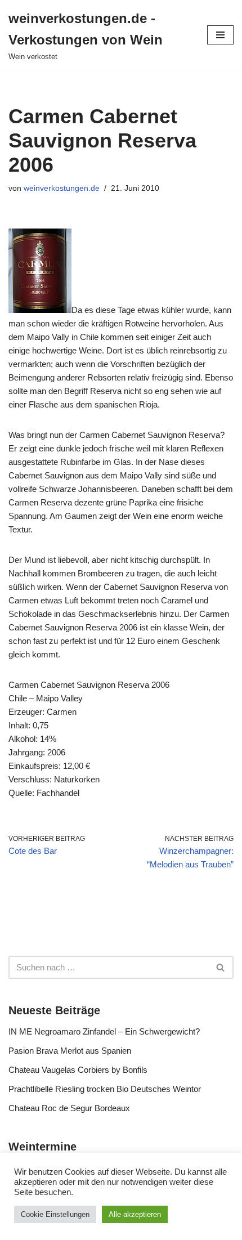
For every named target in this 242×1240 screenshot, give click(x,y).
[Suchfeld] (221, 967)
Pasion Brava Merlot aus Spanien (69, 1050)
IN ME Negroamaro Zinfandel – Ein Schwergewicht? (104, 1031)
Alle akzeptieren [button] (135, 1214)
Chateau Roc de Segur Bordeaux (69, 1108)
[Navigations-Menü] (220, 34)
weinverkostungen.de (62, 188)
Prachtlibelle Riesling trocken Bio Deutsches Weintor (104, 1089)
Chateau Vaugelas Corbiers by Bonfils (77, 1070)
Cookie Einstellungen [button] (55, 1214)
